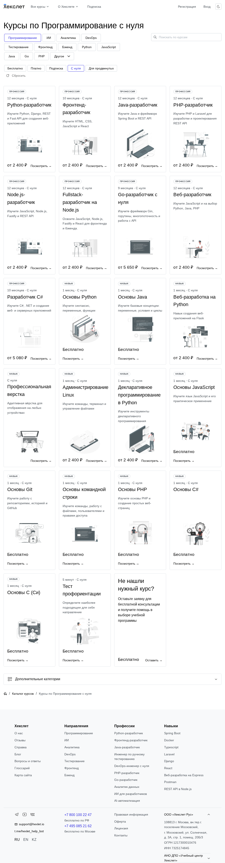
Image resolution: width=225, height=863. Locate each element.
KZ (34, 839)
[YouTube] (24, 815)
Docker (169, 740)
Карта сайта (23, 775)
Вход (206, 6)
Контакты (120, 835)
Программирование (78, 733)
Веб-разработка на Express (183, 775)
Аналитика (72, 747)
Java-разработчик (127, 747)
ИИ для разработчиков (130, 794)
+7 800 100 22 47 (78, 815)
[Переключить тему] (218, 7)
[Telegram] (17, 815)
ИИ (66, 740)
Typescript (171, 747)
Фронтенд (71, 768)
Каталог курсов (23, 693)
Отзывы (20, 740)
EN (25, 839)
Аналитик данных (126, 787)
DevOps (70, 754)
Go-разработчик (125, 779)
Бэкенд (69, 775)
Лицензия (121, 828)
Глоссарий (22, 768)
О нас (19, 733)
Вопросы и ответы (28, 761)
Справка (21, 747)
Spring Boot (172, 733)
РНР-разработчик (126, 773)
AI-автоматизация (127, 800)
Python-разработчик (128, 733)
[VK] (32, 815)
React (168, 768)
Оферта (120, 821)
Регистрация (187, 6)
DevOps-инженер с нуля (131, 766)
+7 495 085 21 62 (78, 826)
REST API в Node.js (178, 789)
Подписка (94, 6)
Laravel (169, 754)
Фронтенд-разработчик (130, 740)
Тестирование (74, 761)
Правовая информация (131, 814)
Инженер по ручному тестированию (129, 756)
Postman (170, 782)
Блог (18, 754)
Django (169, 761)
